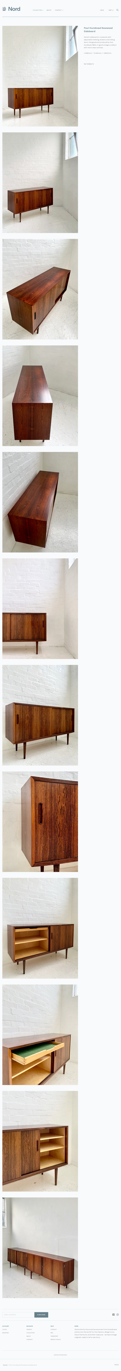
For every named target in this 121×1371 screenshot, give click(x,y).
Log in (4, 1329)
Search (29, 1329)
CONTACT (54, 1329)
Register (5, 1333)
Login (102, 10)
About (49, 10)
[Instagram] (118, 1315)
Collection (37, 10)
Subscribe (41, 1315)
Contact (58, 10)
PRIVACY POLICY (56, 1339)
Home (5, 1365)
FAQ (52, 1333)
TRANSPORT (54, 1336)
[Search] (117, 11)
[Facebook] (113, 1315)
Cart (111, 10)
